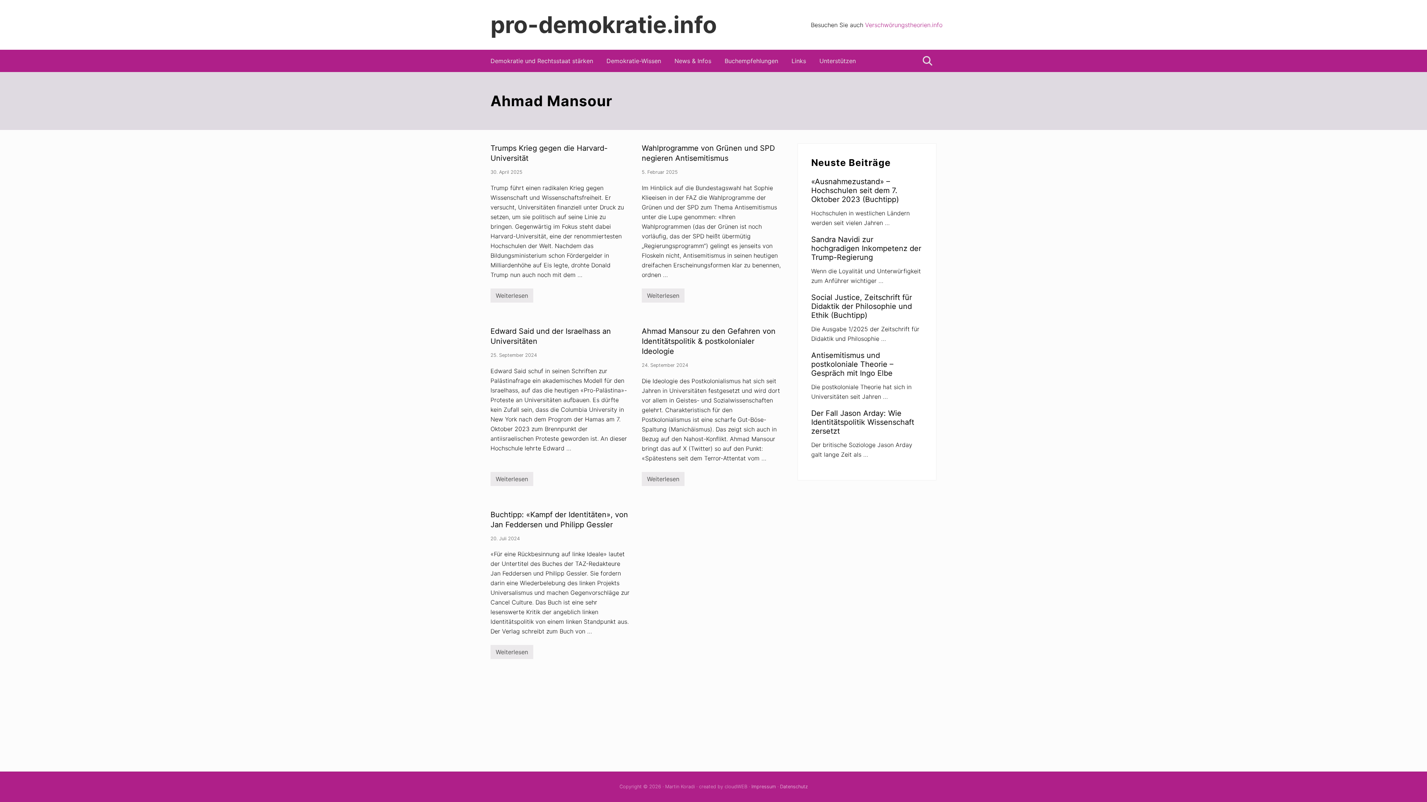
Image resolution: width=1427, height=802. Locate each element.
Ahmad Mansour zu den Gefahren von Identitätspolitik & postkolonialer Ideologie (709, 341)
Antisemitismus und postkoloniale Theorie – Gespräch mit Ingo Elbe (852, 364)
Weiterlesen (512, 297)
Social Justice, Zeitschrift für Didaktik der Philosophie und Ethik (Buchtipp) (861, 306)
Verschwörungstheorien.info (903, 25)
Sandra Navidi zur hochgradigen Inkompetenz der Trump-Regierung (866, 248)
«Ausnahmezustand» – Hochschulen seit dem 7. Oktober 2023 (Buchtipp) (855, 190)
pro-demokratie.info (604, 25)
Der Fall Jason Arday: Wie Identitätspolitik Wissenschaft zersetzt (862, 422)
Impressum (763, 786)
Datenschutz (794, 786)
